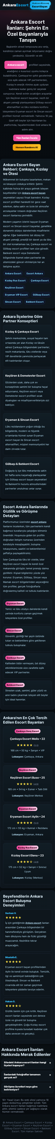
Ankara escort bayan (33, 192)
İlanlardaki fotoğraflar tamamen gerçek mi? (22, 1076)
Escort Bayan (39, 6)
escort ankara (38, 521)
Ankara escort (15, 64)
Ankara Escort (40, 3)
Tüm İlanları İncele (27, 137)
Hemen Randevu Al (27, 147)
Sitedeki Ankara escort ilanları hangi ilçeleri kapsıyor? (25, 1064)
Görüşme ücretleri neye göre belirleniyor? (21, 1088)
